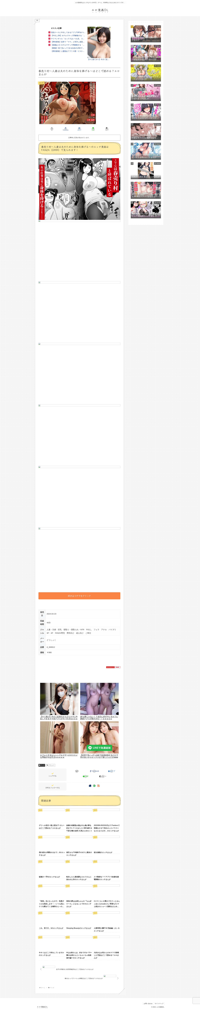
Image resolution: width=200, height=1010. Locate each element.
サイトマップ (159, 1003)
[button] (106, 129)
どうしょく (51, 765)
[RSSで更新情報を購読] (98, 786)
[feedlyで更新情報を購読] (94, 786)
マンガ (42, 765)
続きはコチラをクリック (79, 596)
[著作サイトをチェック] (90, 786)
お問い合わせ (148, 1003)
